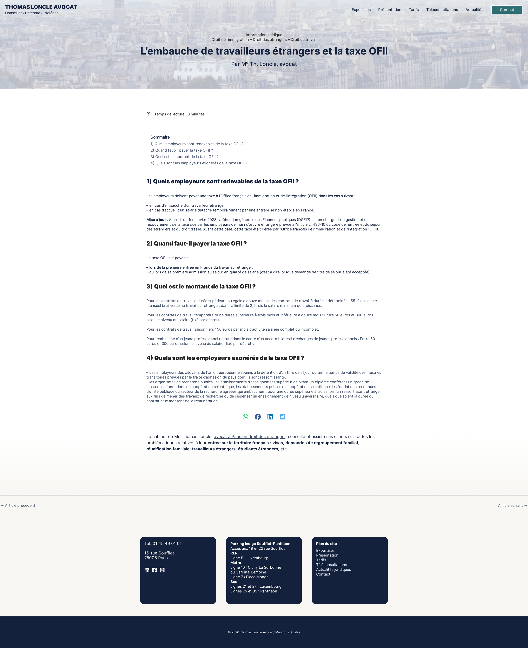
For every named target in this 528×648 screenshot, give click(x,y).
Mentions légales (287, 632)
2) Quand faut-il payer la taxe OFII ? (182, 150)
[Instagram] (162, 570)
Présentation (327, 555)
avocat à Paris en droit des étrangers (249, 436)
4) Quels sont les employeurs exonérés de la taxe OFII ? (199, 163)
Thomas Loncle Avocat (41, 7)
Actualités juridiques (333, 569)
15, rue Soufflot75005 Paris (159, 555)
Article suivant (513, 505)
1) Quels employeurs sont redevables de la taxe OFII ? (197, 144)
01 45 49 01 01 (167, 543)
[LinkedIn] (147, 570)
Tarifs (321, 560)
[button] (507, 9)
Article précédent (17, 505)
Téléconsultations (331, 565)
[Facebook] (154, 570)
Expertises (325, 550)
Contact (323, 574)
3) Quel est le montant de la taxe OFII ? (185, 156)
